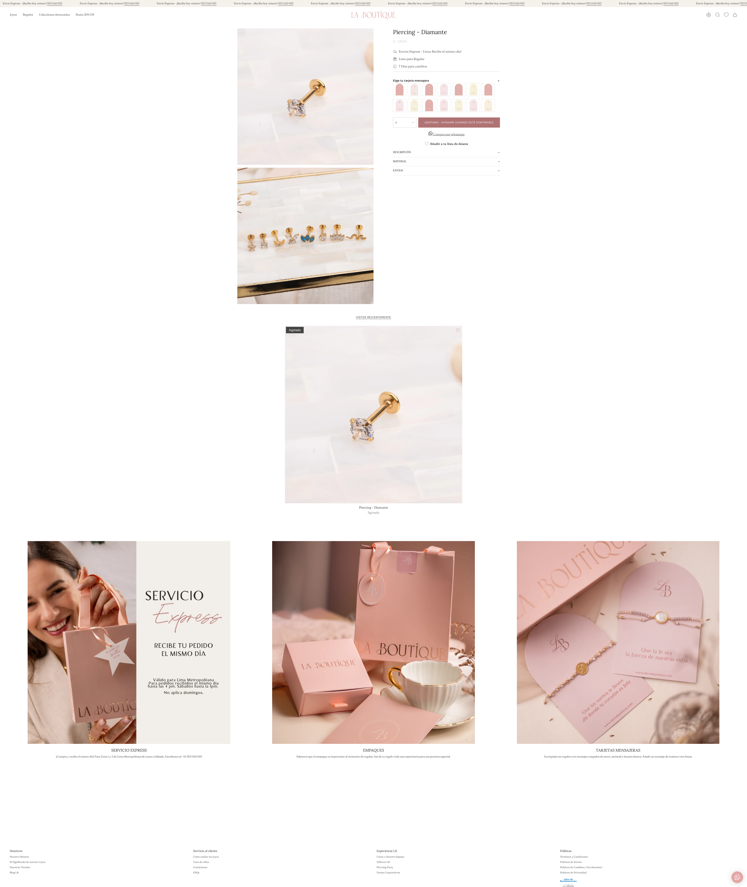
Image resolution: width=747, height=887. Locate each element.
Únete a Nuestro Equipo (390, 856)
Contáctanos (200, 867)
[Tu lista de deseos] (726, 14)
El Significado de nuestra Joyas (28, 861)
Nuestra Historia (19, 856)
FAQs (196, 872)
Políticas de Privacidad (573, 872)
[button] (13, 15)
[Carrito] (734, 14)
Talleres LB (383, 861)
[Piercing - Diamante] (373, 414)
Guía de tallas (201, 861)
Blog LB (14, 872)
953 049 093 (54, 3)
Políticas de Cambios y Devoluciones (581, 867)
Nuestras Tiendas (20, 867)
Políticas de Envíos (571, 861)
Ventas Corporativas (388, 872)
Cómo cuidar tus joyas (206, 856)
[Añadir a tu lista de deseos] (458, 330)
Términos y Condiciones (574, 856)
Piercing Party (385, 867)
